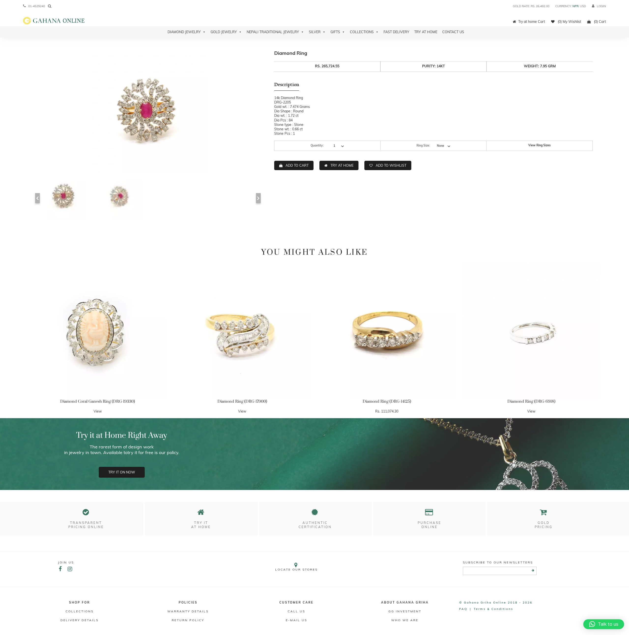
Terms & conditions (493, 609)
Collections (362, 32)
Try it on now (121, 472)
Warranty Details (188, 611)
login (601, 6)
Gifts (335, 32)
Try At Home (425, 32)
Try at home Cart (531, 21)
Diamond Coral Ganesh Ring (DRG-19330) (97, 401)
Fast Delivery (396, 32)
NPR (575, 6)
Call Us (296, 611)
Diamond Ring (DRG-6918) (531, 401)
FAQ (463, 609)
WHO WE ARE (404, 620)
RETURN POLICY (188, 620)
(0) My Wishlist (569, 21)
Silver (315, 32)
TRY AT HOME (342, 165)
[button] (603, 624)
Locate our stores (296, 569)
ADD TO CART (297, 165)
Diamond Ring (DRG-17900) (242, 401)
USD (583, 6)
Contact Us (453, 32)
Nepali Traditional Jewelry (273, 32)
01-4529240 (36, 6)
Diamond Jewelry (184, 32)
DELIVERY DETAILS (79, 620)
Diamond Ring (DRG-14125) (387, 401)
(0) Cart (599, 21)
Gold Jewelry (224, 32)
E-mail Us (296, 620)
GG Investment (404, 611)
